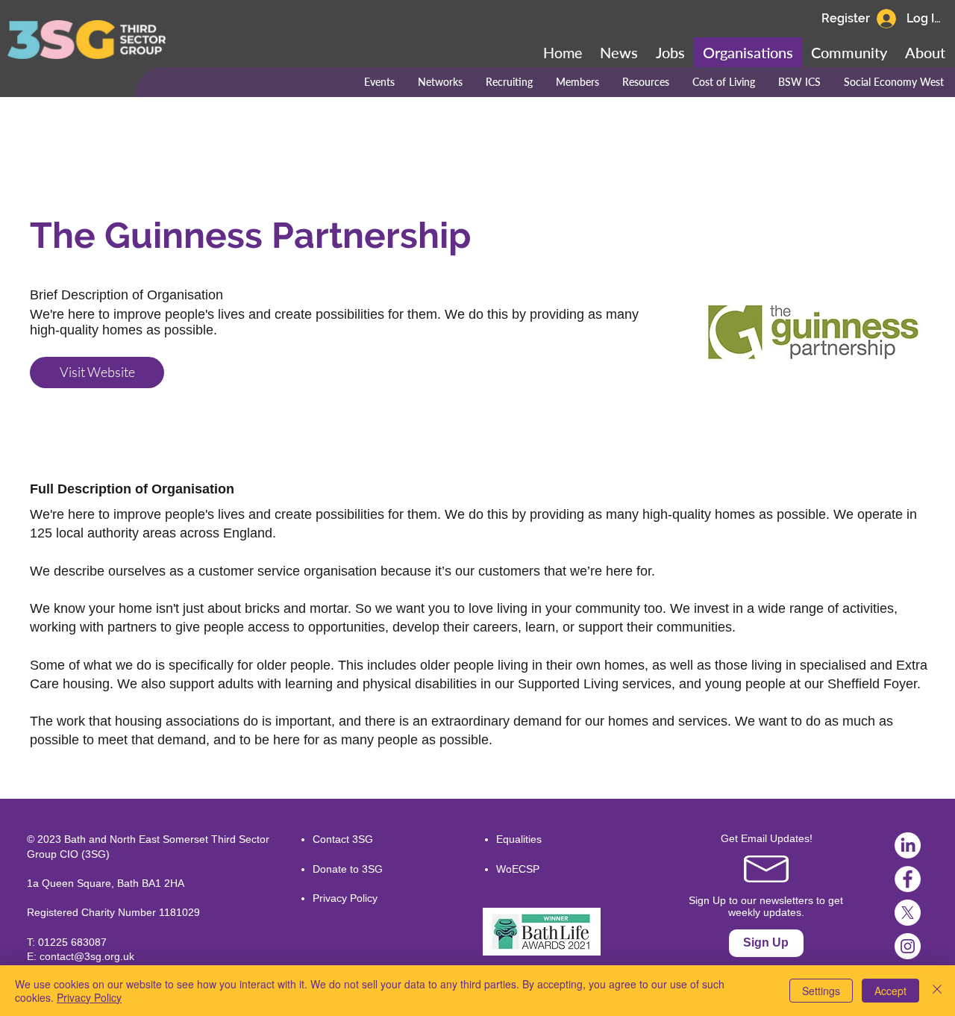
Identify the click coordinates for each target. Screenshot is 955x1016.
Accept (890, 990)
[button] (849, 52)
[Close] (937, 990)
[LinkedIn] (908, 845)
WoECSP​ (517, 869)
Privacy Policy (345, 898)
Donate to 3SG (348, 869)
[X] (908, 913)
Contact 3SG (343, 839)
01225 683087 (72, 942)
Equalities (519, 839)
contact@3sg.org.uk (87, 956)
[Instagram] (908, 946)
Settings (821, 990)
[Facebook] (908, 879)
